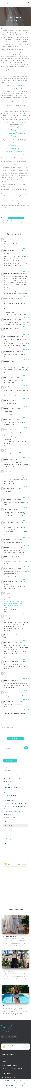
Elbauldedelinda (9, 273)
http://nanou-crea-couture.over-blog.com (16, 535)
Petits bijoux (7, 784)
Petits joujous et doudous (10, 787)
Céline (6, 450)
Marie (6, 328)
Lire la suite (18, 945)
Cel (5, 509)
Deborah (7, 361)
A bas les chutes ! (8, 814)
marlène (7, 298)
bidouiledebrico (9, 250)
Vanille (6, 239)
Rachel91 (7, 547)
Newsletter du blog (9, 848)
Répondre (26, 248)
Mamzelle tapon (9, 673)
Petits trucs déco (8, 790)
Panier (4, 1061)
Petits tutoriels (8, 792)
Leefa (6, 408)
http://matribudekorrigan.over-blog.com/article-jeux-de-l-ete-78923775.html (13, 605)
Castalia (6, 1006)
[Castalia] (15, 993)
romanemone (8, 581)
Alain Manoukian (8, 220)
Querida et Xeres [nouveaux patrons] (14, 811)
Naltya (6, 680)
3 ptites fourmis (9, 661)
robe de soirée (22, 222)
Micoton (7, 642)
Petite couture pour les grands (9, 222)
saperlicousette (9, 336)
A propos (6, 843)
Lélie (5, 419)
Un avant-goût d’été (10, 936)
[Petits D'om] (6, 2)
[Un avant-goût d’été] (15, 924)
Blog (5, 846)
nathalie (7, 387)
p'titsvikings (8, 351)
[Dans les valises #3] (15, 959)
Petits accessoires (8, 781)
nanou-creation (9, 522)
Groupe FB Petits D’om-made (10, 1077)
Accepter (8, 1087)
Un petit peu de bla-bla (10, 795)
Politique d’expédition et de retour (13, 1068)
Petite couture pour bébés (11, 773)
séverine (7, 539)
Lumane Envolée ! (10, 429)
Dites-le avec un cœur (10, 817)
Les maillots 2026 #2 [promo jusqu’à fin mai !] (15, 803)
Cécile (6, 400)
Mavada (7, 635)
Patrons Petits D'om (9, 770)
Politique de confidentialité (19, 1087)
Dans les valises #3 (9, 971)
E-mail (8, 752)
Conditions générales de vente (11, 1065)
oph (5, 616)
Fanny (6, 319)
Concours (16, 220)
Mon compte (6, 1058)
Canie (6, 692)
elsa (5, 377)
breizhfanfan (8, 593)
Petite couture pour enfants (11, 775)
